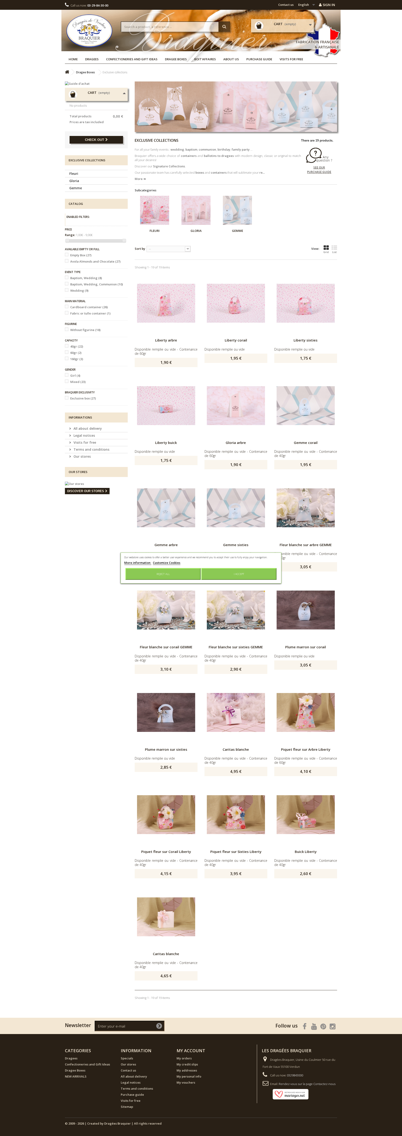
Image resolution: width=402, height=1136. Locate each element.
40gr (76, 346)
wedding (177, 149)
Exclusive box (83, 398)
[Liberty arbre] (166, 303)
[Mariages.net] (285, 1094)
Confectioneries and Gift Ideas (131, 59)
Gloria (74, 181)
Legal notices (84, 435)
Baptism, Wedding (86, 278)
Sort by (140, 249)
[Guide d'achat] (96, 83)
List (334, 252)
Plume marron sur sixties (166, 749)
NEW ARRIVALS (76, 1076)
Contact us (286, 5)
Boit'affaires (205, 59)
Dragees (92, 59)
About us (231, 59)
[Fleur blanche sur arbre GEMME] (305, 508)
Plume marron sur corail (305, 647)
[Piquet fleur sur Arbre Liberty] (305, 712)
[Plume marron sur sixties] (166, 712)
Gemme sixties (235, 544)
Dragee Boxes (176, 59)
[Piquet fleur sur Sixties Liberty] (236, 815)
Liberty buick (166, 442)
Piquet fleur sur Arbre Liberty (305, 749)
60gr (75, 353)
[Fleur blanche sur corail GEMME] (166, 610)
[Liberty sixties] (305, 303)
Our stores (82, 456)
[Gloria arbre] (236, 406)
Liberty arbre (166, 340)
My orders (184, 1058)
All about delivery (87, 428)
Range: (70, 235)
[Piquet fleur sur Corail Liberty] (166, 815)
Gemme (75, 188)
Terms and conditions (91, 449)
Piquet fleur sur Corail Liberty (166, 851)
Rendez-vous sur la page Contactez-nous (307, 1084)
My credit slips (187, 1064)
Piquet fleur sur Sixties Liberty (235, 851)
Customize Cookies (166, 563)
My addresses (187, 1070)
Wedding (79, 290)
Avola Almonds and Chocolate (95, 261)
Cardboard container (89, 307)
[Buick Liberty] (305, 815)
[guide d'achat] (319, 160)
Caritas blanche (236, 749)
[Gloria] (196, 210)
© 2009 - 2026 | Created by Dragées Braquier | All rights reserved (113, 1123)
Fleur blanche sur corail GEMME (166, 647)
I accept (239, 574)
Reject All (163, 574)
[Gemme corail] (305, 406)
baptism (191, 149)
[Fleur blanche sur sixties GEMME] (236, 610)
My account (191, 1050)
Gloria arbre (236, 442)
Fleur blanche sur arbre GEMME (306, 544)
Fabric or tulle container (90, 313)
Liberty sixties (306, 340)
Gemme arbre (166, 544)
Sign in (328, 4)
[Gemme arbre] (166, 508)
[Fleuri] (154, 210)
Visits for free (291, 59)
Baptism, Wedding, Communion (96, 284)
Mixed (78, 382)
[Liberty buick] (166, 406)
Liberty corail (236, 340)
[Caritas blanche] (236, 712)
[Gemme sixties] (236, 508)
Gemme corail (306, 442)
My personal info (189, 1076)
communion (207, 149)
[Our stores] (96, 484)
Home (73, 59)
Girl (75, 375)
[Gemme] (237, 210)
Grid (326, 252)
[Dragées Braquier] (89, 30)
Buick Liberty (306, 851)
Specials (127, 1058)
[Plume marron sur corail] (305, 610)
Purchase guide (259, 59)
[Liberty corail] (236, 303)
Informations (80, 417)
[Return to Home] (67, 72)
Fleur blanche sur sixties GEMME (236, 647)
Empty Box (80, 255)
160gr (76, 359)
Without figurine (85, 330)
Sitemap (127, 1107)
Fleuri (73, 173)
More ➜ (140, 179)
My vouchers (186, 1082)
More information (137, 563)
